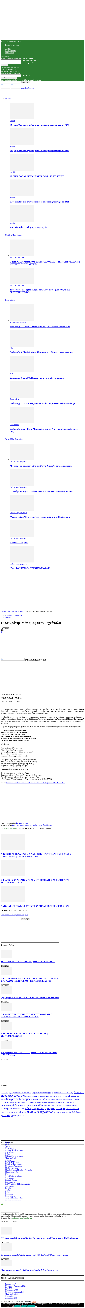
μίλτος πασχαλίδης (34, 1105)
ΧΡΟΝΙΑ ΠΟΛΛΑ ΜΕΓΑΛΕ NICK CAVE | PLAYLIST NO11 (38, 176)
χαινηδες (6, 1115)
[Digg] (45, 639)
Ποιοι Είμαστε (10, 51)
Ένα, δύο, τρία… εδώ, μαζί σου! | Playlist (28, 227)
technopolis (57, 1093)
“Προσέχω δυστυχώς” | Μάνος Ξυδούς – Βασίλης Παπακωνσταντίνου (41, 491)
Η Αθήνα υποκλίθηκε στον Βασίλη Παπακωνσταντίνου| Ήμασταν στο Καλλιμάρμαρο (39, 1238)
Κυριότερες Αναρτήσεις (18, 322)
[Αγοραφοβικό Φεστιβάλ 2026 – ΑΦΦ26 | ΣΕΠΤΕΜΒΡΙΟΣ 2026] (6, 993)
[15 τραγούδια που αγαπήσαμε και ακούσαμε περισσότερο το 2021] (22, 195)
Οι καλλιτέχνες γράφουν (13, 1176)
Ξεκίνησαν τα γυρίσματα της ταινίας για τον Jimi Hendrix (32, 825)
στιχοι (24, 1112)
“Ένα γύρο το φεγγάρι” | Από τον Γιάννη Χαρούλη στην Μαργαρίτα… (41, 466)
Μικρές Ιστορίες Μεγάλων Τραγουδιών (19, 1170)
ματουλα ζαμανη (64, 1105)
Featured (8, 1142)
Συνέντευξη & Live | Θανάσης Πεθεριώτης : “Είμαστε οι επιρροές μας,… (43, 352)
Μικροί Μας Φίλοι (11, 1172)
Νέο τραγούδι (53, 1096)
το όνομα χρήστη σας (28, 60)
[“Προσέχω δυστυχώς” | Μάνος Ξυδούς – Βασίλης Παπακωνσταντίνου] (22, 485)
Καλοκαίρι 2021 (34, 1096)
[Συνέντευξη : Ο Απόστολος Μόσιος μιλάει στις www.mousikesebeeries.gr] (22, 397)
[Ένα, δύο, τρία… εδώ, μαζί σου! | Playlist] (22, 221)
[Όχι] (36, 1306)
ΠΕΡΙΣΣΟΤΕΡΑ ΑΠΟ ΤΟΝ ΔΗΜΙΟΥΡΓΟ (35, 829)
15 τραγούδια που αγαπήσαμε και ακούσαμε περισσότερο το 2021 (39, 202)
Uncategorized (10, 1148)
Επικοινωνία (9, 53)
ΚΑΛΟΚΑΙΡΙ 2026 (17, 257)
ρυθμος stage (31, 1108)
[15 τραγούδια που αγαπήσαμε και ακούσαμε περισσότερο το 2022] (22, 144)
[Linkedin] (37, 639)
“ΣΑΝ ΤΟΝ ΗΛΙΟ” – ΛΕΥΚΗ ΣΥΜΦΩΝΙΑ (30, 568)
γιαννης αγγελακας (55, 1099)
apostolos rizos (4, 1092)
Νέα (11, 348)
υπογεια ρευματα (59, 1112)
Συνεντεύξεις (9, 300)
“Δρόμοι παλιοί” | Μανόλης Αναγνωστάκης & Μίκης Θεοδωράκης (40, 517)
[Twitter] (13, 639)
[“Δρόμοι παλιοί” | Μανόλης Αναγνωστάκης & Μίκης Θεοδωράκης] (22, 511)
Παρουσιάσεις (10, 1182)
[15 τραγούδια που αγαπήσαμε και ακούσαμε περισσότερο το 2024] (22, 119)
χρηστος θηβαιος (17, 1115)
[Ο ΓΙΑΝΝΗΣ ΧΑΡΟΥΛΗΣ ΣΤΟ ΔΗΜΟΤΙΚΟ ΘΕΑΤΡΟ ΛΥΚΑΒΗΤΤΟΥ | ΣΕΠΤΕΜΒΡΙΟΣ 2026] (13, 876)
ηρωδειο (75, 1099)
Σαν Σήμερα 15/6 (22, 823)
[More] (53, 639)
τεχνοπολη (46, 1111)
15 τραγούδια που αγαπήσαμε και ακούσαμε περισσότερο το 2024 (39, 125)
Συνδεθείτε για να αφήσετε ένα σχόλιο (14, 915)
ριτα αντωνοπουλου (16, 1109)
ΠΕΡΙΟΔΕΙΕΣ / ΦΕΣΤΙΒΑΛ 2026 (17, 1184)
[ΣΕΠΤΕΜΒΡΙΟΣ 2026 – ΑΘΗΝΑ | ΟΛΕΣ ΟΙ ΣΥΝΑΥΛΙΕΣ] (6, 957)
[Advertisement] (42, 586)
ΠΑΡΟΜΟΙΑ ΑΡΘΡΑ (9, 829)
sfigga (48, 1092)
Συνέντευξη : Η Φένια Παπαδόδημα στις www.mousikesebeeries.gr (40, 327)
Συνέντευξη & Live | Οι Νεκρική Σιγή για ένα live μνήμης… (37, 378)
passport (43, 1093)
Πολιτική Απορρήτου (8, 69)
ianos (21, 1093)
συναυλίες (32, 1111)
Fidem (34, 1302)
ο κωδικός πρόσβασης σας (30, 63)
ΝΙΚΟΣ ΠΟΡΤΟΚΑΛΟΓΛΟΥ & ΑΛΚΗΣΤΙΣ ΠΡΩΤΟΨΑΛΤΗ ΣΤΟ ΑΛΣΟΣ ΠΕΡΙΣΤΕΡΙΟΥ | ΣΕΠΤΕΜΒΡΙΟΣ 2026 (36, 855)
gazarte (16, 1093)
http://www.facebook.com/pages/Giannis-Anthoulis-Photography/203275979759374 (35, 783)
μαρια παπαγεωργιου (51, 1105)
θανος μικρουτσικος (38, 1102)
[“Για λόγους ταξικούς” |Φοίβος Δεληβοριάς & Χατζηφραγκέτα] (6, 1266)
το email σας (25, 75)
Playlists (8, 98)
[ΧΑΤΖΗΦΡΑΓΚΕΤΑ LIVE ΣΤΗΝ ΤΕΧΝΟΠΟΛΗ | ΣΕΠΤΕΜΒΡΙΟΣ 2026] (13, 902)
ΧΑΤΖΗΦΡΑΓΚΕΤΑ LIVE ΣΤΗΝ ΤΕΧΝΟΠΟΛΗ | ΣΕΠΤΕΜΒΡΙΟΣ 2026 (35, 906)
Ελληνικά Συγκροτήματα (14, 1156)
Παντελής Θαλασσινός (63, 1096)
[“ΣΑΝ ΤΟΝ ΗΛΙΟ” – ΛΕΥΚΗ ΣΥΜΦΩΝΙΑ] (22, 562)
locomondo (27, 1093)
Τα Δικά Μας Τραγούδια (13, 439)
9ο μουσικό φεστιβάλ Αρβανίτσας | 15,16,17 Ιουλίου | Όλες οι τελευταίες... (34, 1255)
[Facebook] (4, 639)
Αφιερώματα (9, 1152)
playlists (12, 121)
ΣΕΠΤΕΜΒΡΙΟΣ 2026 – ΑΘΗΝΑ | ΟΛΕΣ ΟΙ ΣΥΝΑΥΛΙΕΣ (28, 961)
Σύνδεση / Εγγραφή (12, 45)
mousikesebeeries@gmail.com (21, 1218)
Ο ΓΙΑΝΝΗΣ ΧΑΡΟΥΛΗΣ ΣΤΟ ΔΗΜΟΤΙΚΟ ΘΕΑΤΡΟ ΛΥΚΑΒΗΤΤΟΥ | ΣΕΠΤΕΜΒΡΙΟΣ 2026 (26, 1015)
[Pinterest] (21, 639)
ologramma (36, 1093)
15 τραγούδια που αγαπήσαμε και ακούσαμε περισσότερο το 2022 (39, 150)
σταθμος (8, 1190)
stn (52, 1093)
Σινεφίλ (8, 1188)
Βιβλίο (7, 1154)
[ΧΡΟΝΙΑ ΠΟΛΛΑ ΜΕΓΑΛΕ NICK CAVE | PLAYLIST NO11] (22, 170)
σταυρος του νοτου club (11, 1112)
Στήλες (7, 1192)
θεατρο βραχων (52, 1102)
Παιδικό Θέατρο (11, 1180)
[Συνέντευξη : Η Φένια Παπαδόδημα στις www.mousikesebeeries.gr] (22, 320)
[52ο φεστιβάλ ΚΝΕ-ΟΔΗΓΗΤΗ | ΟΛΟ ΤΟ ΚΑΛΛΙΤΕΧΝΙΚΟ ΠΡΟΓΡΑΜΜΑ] (6, 1048)
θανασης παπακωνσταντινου (15, 1102)
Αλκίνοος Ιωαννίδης (67, 1093)
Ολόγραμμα (9, 1178)
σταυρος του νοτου (67, 1108)
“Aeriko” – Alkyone (19, 542)
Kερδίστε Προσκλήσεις (13, 235)
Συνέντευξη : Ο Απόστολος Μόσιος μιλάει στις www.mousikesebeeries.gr (42, 403)
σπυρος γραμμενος (46, 1108)
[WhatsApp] (29, 639)
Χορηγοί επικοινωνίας (13, 1200)
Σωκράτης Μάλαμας (18, 1099)
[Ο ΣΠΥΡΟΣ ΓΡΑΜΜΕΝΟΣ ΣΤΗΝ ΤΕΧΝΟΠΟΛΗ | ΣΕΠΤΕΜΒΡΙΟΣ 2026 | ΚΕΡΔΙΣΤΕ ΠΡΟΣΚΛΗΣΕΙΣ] (22, 255)
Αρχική (8, 49)
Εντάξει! (17, 1306)
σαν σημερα (9, 1186)
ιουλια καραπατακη (65, 1102)
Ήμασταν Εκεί (10, 1158)
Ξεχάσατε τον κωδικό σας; (10, 67)
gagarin (11, 1093)
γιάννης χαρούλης (39, 1099)
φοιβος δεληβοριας (74, 1112)
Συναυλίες (9, 617)
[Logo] (6, 88)
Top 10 (7, 1146)
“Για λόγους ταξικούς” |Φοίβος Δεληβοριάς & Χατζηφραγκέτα (29, 1270)
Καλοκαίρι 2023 (44, 1096)
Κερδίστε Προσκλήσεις (13, 1164)
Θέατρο (26, 1096)
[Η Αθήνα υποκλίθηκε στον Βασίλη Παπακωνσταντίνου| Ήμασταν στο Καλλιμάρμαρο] (6, 1234)
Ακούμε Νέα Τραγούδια (14, 1150)
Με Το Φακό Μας (11, 1168)
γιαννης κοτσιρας (67, 1099)
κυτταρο (21, 1105)
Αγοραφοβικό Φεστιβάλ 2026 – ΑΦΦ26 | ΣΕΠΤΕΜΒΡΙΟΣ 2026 (30, 997)
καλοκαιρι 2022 (9, 1105)
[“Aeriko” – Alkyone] (22, 536)
